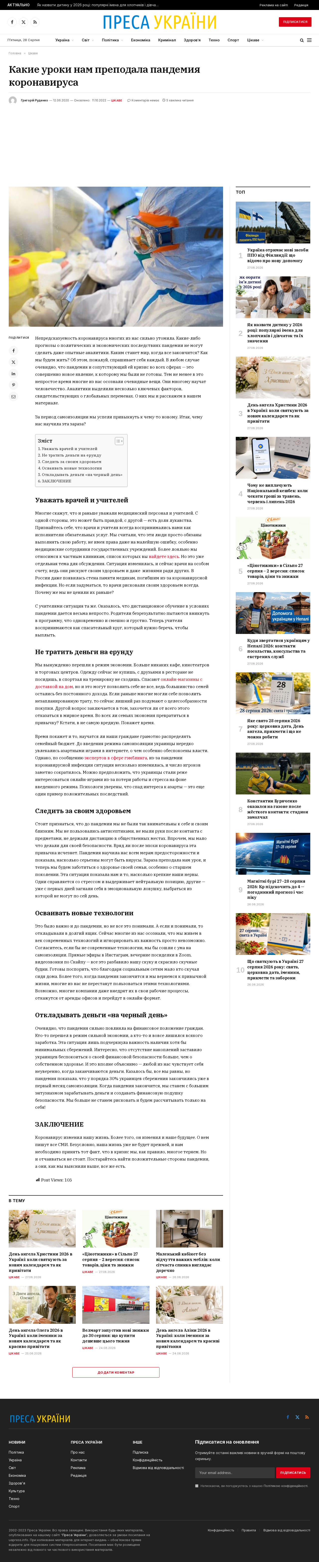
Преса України (74, 1535)
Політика (110, 40)
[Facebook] (13, 350)
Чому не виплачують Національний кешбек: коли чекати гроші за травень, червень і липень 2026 (277, 493)
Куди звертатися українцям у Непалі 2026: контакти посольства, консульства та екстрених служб (278, 648)
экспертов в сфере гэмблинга (115, 758)
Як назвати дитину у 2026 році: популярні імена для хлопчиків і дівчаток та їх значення (99, 5)
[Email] (13, 396)
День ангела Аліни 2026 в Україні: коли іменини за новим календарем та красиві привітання (188, 1338)
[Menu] (309, 40)
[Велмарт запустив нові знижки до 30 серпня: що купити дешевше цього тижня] (115, 1305)
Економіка (140, 40)
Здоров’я (192, 40)
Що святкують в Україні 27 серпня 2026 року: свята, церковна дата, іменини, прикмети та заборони (275, 969)
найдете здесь (164, 556)
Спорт (233, 40)
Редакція (301, 5)
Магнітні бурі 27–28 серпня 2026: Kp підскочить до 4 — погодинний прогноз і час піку (276, 889)
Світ (86, 40)
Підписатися (295, 22)
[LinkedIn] (13, 373)
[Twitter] (13, 362)
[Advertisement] (159, 142)
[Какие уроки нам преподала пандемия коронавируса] (116, 257)
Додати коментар (115, 1372)
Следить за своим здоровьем (71, 461)
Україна (62, 40)
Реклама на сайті (274, 5)
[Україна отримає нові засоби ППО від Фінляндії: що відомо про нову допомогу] (273, 222)
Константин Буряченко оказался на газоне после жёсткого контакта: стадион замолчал (277, 809)
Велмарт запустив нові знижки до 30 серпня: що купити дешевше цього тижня (115, 1336)
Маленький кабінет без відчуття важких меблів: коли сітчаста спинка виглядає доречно (188, 1262)
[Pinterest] (13, 385)
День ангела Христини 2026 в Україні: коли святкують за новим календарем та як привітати (40, 1262)
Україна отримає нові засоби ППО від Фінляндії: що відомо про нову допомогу (277, 255)
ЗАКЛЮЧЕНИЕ (56, 480)
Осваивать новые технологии (72, 468)
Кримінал (167, 40)
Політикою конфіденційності (286, 1486)
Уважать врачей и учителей (69, 448)
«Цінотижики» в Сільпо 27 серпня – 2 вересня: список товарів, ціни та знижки (111, 1259)
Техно (214, 40)
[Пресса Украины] (159, 22)
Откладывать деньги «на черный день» (82, 474)
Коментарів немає (145, 100)
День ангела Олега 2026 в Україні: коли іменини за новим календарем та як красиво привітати (36, 1338)
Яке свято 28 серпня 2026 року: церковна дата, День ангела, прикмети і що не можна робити (275, 728)
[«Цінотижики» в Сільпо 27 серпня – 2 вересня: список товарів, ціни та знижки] (115, 1229)
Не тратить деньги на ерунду (71, 455)
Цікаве (253, 40)
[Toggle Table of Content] (116, 441)
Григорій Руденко (34, 100)
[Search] (302, 40)
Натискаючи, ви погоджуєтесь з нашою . (254, 1486)
